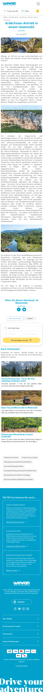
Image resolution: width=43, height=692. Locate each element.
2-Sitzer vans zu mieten (29, 457)
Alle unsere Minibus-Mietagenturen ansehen (18, 479)
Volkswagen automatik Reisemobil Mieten (17, 462)
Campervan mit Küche (11, 457)
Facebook (19, 309)
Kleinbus (30, 318)
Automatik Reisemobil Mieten (13, 466)
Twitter (24, 309)
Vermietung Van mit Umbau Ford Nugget (17, 475)
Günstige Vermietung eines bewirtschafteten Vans (20, 471)
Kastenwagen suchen (19, 340)
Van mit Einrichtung (15, 318)
